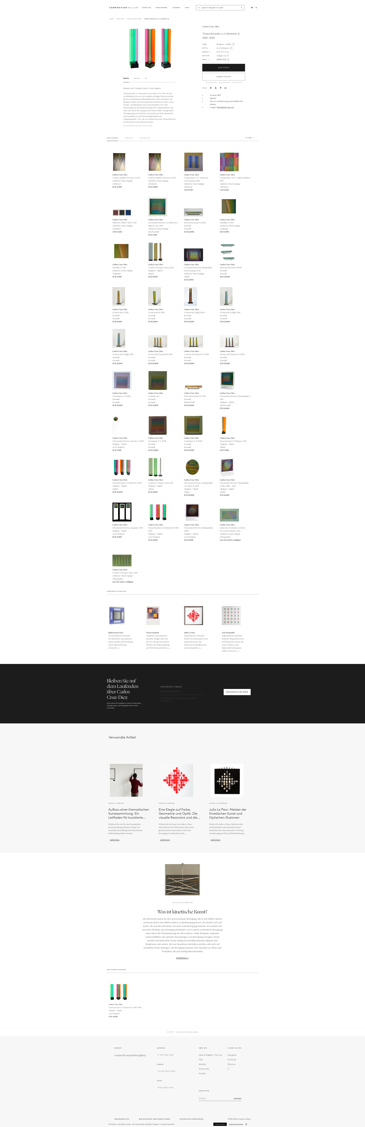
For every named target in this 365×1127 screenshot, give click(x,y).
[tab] (112, 139)
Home (111, 19)
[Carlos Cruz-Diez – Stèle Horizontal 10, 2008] (229, 251)
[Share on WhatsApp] (225, 88)
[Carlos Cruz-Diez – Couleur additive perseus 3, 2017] (121, 161)
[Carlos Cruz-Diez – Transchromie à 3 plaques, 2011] (229, 425)
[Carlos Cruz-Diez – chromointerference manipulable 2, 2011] (229, 380)
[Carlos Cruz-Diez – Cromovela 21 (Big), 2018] (229, 296)
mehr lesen (114, 839)
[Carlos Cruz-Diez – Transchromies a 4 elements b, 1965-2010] (157, 511)
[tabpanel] (149, 107)
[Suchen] (241, 7)
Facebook (232, 1059)
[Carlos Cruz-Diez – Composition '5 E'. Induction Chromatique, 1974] (193, 161)
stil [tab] (146, 78)
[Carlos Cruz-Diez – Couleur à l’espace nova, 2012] (157, 251)
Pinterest (232, 1064)
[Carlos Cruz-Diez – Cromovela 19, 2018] (157, 296)
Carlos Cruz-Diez (134, 19)
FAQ (200, 1059)
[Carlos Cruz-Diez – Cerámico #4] (157, 380)
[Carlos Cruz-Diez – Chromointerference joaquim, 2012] (121, 511)
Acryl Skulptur (223, 48)
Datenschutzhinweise (236, 1124)
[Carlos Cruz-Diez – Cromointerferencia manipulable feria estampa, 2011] (193, 251)
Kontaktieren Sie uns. (225, 107)
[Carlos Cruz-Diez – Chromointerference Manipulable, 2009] (193, 511)
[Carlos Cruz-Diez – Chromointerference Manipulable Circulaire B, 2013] (193, 467)
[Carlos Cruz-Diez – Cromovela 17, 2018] (121, 296)
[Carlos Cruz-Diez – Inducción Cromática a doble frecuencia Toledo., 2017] (229, 511)
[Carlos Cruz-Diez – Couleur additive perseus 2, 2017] (157, 161)
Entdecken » (182, 958)
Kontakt (202, 1073)
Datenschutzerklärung (192, 1119)
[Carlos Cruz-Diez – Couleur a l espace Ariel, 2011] (157, 467)
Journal (176, 7)
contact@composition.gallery (130, 1055)
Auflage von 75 (223, 55)
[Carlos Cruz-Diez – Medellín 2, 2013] (229, 206)
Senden (237, 1099)
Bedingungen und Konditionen (154, 1119)
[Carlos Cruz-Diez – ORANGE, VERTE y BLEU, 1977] (121, 206)
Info (187, 7)
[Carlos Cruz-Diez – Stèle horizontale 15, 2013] (193, 380)
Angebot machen (223, 76)
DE (252, 7)
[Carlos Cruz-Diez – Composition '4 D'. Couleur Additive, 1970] (229, 161)
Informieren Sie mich (237, 692)
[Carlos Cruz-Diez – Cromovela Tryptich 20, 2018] (193, 338)
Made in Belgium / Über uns (210, 1055)
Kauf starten (223, 67)
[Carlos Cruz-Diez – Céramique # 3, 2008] (193, 425)
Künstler (146, 7)
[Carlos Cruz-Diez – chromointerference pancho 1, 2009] (121, 425)
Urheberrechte (121, 1119)
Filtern (248, 137)
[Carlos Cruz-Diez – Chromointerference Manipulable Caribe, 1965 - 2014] (229, 467)
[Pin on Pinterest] (220, 88)
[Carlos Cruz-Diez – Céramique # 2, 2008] (157, 425)
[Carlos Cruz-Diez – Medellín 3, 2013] (121, 251)
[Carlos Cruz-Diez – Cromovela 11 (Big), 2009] (193, 296)
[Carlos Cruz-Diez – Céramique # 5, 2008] (121, 380)
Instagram (232, 1055)
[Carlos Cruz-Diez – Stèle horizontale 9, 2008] (193, 206)
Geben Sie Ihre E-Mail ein (171, 686)
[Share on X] (216, 88)
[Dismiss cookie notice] (246, 1124)
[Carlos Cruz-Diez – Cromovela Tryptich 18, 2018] (157, 338)
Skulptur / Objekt (224, 44)
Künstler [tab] (137, 78)
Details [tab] (126, 78)
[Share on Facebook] (210, 88)
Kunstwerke (161, 7)
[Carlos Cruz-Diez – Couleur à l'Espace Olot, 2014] (121, 556)
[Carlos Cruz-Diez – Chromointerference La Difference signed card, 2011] (157, 206)
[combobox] (220, 8)
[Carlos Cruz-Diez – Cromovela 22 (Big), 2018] (121, 338)
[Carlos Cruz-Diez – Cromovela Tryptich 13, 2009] (229, 338)
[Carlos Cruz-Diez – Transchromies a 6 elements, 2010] (121, 467)
